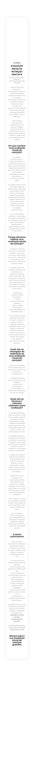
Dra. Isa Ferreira (17, 542)
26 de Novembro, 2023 (17, 81)
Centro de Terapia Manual (17, 78)
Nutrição (17, 63)
